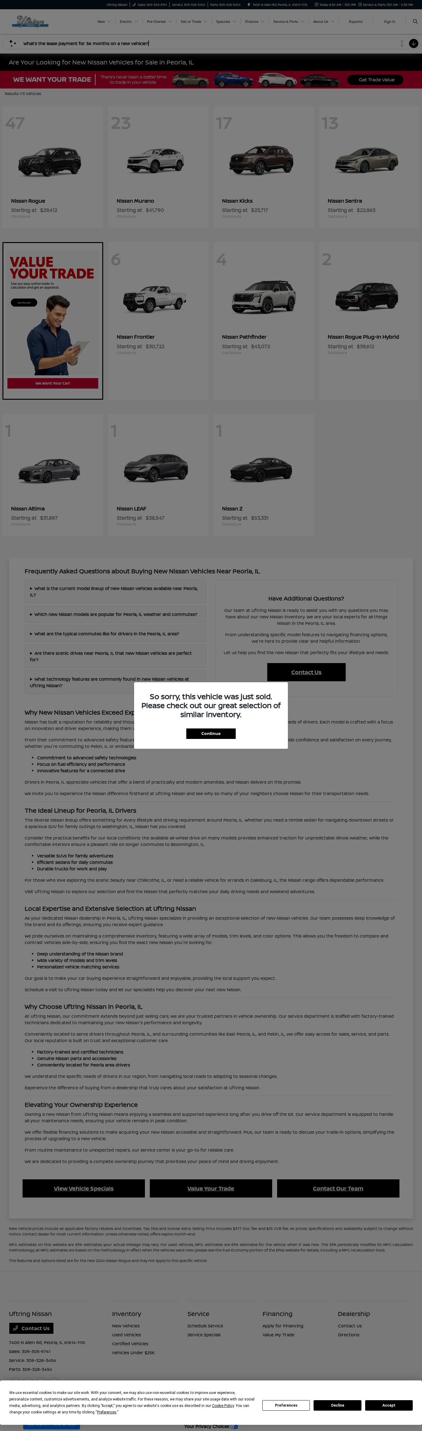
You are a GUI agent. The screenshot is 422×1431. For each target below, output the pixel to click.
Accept (388, 1405)
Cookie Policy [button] (223, 1406)
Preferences (286, 1405)
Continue (211, 733)
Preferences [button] (106, 1412)
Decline (337, 1405)
